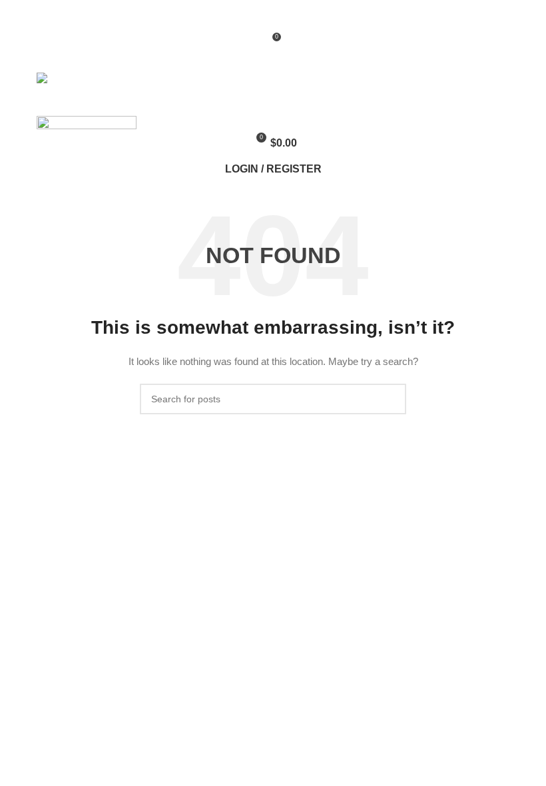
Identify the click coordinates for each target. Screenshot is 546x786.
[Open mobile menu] (273, 101)
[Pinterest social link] (273, 18)
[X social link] (258, 18)
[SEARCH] (391, 399)
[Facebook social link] (242, 18)
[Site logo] (79, 79)
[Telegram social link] (304, 18)
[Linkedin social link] (288, 18)
